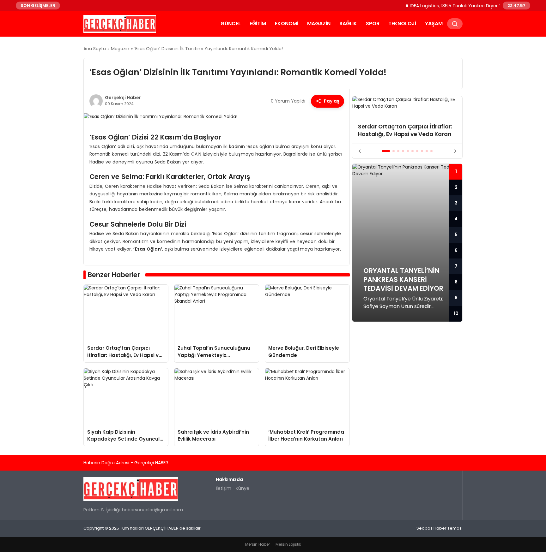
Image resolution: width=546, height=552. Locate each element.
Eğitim (258, 23)
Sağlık (348, 23)
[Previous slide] (359, 151)
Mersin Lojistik (288, 544)
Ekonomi (286, 23)
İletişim (223, 488)
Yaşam (434, 23)
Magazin (319, 23)
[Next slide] (455, 151)
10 (456, 313)
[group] (407, 120)
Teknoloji (402, 23)
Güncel (231, 23)
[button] (386, 151)
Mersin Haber (257, 544)
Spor (372, 23)
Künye (242, 488)
